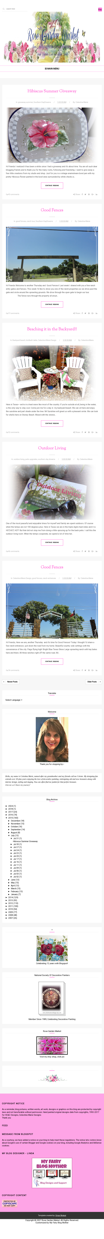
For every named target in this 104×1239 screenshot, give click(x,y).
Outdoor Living (52, 448)
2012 (10, 903)
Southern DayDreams (42, 102)
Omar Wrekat (60, 1215)
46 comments (13, 551)
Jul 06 (16, 871)
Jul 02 (16, 877)
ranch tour (31, 221)
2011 (10, 906)
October (15, 826)
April (13, 885)
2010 (10, 909)
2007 (10, 918)
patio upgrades (31, 459)
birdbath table (31, 340)
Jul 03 (16, 874)
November (16, 823)
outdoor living (19, 459)
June (13, 880)
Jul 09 (16, 868)
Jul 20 (16, 856)
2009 (10, 912)
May (13, 882)
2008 (10, 915)
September (16, 829)
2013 (10, 900)
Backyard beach (19, 340)
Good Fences (52, 210)
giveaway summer (25, 102)
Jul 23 (16, 853)
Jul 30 (16, 844)
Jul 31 (16, 838)
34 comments (13, 670)
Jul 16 (16, 862)
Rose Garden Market (51, 1220)
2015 (10, 818)
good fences (21, 221)
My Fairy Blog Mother (58, 1222)
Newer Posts (12, 682)
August (14, 832)
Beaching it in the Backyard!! (52, 329)
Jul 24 (16, 850)
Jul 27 (16, 847)
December (16, 821)
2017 (10, 812)
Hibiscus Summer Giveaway (52, 91)
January (14, 894)
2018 (10, 809)
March (14, 888)
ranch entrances (49, 578)
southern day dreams (46, 459)
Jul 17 (16, 859)
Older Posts (92, 682)
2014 (10, 897)
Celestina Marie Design (47, 340)
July (13, 835)
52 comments (13, 432)
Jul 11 (16, 865)
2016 (10, 815)
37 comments (13, 313)
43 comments (13, 194)
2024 (10, 806)
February (15, 891)
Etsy (100, 10)
